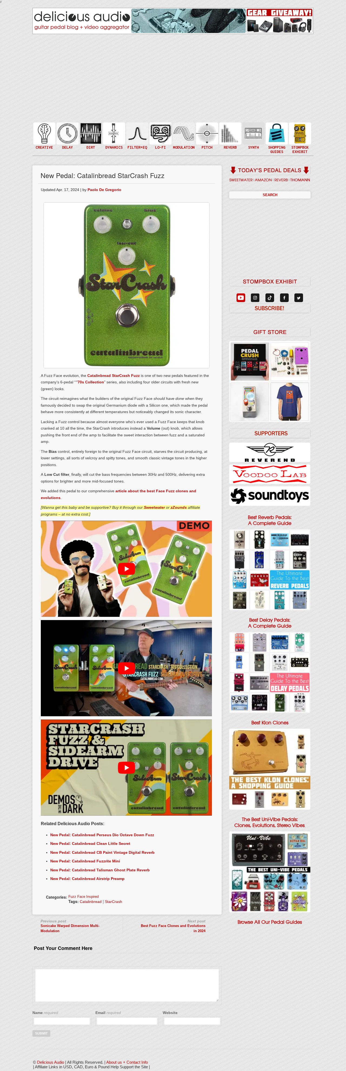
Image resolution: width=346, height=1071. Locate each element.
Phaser (183, 138)
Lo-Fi (160, 135)
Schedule (299, 138)
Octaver (206, 144)
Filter (136, 138)
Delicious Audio (50, 1062)
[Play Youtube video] (126, 569)
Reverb (229, 135)
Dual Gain (90, 147)
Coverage (299, 133)
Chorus (183, 127)
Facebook (299, 144)
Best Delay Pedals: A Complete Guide (269, 623)
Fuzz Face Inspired (83, 897)
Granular (253, 135)
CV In (253, 130)
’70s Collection (90, 382)
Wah (137, 144)
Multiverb (229, 130)
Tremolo (183, 144)
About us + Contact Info (127, 1062)
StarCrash (113, 901)
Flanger (183, 133)
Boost (113, 133)
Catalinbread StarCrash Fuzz (113, 375)
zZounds (179, 507)
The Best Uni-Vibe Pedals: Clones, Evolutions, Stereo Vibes (269, 822)
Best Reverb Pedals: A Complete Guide (270, 520)
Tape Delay (67, 138)
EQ (137, 133)
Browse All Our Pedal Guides (270, 922)
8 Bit (160, 141)
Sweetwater (154, 507)
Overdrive (90, 141)
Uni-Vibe (183, 150)
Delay (67, 133)
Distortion (90, 130)
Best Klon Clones (269, 723)
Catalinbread (91, 901)
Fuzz (90, 135)
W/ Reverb (67, 144)
